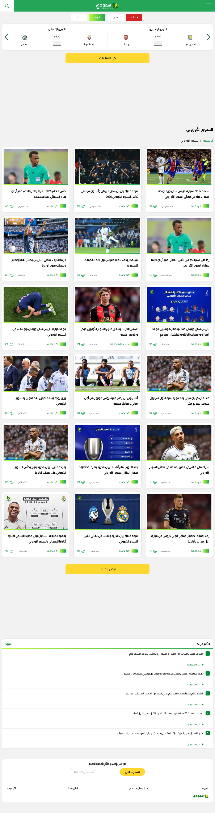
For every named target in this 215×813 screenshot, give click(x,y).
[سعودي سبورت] (107, 6)
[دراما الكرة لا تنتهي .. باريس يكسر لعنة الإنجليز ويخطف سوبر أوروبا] (34, 248)
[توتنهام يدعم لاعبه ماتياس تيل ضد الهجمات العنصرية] (106, 248)
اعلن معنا (73, 788)
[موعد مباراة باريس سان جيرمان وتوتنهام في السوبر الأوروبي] (34, 317)
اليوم (97, 17)
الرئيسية (208, 140)
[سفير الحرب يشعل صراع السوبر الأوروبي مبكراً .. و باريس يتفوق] (106, 317)
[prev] (209, 37)
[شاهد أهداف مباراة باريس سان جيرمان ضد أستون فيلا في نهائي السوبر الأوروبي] (177, 179)
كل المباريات (107, 58)
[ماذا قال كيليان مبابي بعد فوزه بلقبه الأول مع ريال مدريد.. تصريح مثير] (177, 386)
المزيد (8, 644)
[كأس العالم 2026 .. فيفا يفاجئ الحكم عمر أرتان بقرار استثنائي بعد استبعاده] (34, 179)
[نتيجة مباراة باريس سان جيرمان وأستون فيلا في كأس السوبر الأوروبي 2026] (106, 179)
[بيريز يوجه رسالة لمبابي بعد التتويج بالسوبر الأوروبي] (34, 386)
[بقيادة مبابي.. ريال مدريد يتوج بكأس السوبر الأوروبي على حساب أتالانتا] (34, 455)
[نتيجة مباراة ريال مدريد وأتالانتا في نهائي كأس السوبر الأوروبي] (106, 524)
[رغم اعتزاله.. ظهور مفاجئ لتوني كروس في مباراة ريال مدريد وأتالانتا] (177, 524)
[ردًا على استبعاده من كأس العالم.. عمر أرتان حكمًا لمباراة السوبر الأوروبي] (177, 248)
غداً (79, 17)
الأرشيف (11, 788)
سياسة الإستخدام (138, 788)
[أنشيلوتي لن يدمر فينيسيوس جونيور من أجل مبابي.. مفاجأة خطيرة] (106, 386)
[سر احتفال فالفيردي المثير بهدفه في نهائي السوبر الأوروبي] (177, 455)
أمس (115, 17)
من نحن (203, 788)
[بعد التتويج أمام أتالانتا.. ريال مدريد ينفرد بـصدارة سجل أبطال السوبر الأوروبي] (106, 455)
